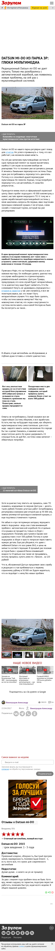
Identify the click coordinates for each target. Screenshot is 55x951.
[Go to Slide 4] (38, 655)
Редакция (6, 937)
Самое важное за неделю (15, 757)
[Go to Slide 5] (49, 655)
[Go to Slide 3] (28, 655)
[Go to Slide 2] (17, 655)
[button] (52, 944)
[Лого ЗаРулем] (11, 3)
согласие (5, 769)
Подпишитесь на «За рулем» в (27, 692)
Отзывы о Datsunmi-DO (20, 822)
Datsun (6, 844)
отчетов (9, 152)
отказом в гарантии (11, 290)
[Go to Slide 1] (7, 655)
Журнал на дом (39, 7)
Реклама (17, 937)
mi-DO (14, 844)
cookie (21, 946)
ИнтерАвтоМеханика (17, 7)
